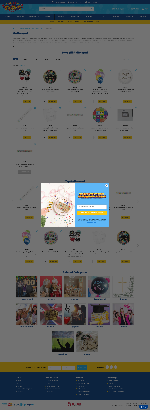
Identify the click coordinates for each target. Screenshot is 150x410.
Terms (95, 222)
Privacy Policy (90, 222)
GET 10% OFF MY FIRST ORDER (92, 213)
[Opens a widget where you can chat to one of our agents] (143, 407)
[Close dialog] (106, 185)
